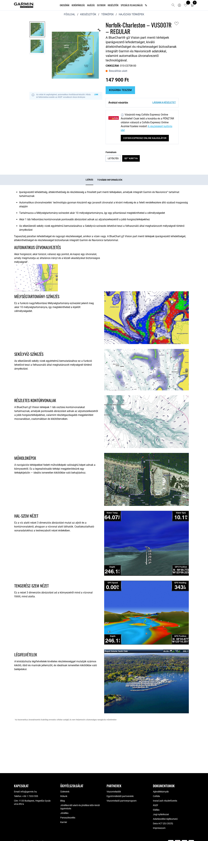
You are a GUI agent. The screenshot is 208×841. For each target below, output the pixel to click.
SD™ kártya (131, 158)
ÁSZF (155, 805)
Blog (62, 800)
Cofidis (156, 796)
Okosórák (64, 5)
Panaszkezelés (67, 817)
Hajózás (91, 5)
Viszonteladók (114, 791)
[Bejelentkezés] (179, 5)
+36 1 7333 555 (30, 796)
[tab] (89, 180)
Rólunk (63, 796)
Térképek (107, 14)
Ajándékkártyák (161, 791)
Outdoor (101, 5)
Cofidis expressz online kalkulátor (144, 138)
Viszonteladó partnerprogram (121, 800)
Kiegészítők (113, 5)
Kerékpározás (78, 5)
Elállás (156, 810)
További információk (109, 180)
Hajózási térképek (131, 14)
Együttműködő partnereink (120, 796)
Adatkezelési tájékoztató (165, 819)
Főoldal (69, 14)
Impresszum (159, 828)
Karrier (63, 822)
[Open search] (173, 5)
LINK (96, 94)
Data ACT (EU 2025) (163, 823)
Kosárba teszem (120, 90)
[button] (192, 5)
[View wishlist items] (186, 5)
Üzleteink (64, 791)
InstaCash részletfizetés (165, 800)
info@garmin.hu (28, 791)
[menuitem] (64, 5)
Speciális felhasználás (132, 5)
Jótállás (64, 813)
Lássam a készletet (164, 102)
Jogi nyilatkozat (161, 814)
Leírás (89, 179)
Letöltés (113, 158)
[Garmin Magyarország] (24, 5)
